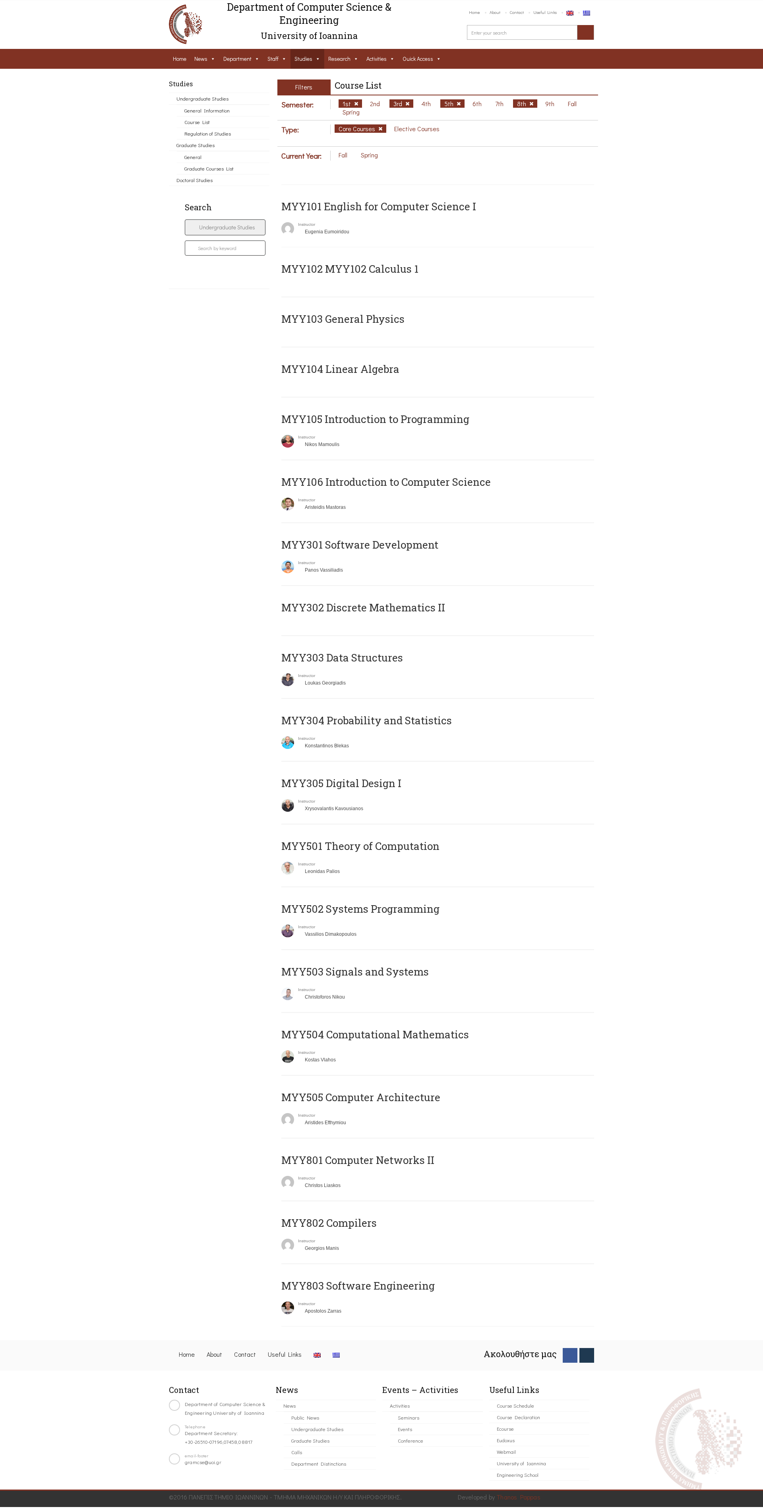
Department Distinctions (318, 1463)
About (495, 12)
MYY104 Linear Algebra (340, 369)
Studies (303, 58)
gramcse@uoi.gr (203, 1462)
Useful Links (545, 12)
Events (405, 1429)
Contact (517, 12)
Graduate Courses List (209, 168)
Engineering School (517, 1474)
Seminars (408, 1417)
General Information (207, 110)
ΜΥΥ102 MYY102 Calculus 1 (349, 268)
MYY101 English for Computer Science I (378, 206)
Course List (197, 121)
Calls (296, 1452)
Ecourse (505, 1428)
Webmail (506, 1451)
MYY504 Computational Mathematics (375, 1034)
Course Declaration (518, 1417)
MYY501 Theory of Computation (360, 846)
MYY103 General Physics (343, 319)
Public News (305, 1417)
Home (474, 12)
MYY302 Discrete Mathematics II (363, 607)
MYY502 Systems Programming (360, 909)
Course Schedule (515, 1405)
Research (339, 58)
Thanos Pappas (518, 1497)
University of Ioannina (521, 1463)
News (200, 58)
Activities (376, 58)
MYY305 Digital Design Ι (341, 783)
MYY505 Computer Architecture (360, 1097)
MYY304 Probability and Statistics (366, 720)
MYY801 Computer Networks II (357, 1160)
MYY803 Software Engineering (358, 1285)
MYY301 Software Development (359, 544)
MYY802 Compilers (329, 1223)
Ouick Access (418, 58)
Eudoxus (506, 1440)
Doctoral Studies (194, 180)
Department (237, 58)
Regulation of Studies (207, 133)
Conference (410, 1440)
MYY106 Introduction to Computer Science (386, 482)
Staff (273, 58)
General (192, 156)
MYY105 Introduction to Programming (375, 419)
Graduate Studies (195, 145)
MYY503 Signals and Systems (355, 971)
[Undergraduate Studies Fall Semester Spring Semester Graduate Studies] (225, 227)
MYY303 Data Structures (342, 657)
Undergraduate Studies (202, 98)
